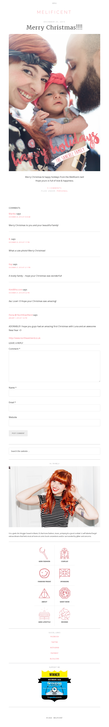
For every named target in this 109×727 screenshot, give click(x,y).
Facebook (54, 636)
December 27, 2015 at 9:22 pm (19, 293)
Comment (14, 348)
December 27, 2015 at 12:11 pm (19, 267)
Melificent (54, 12)
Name (12, 387)
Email (12, 402)
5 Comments (54, 188)
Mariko (12, 213)
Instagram (54, 647)
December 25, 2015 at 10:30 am (19, 217)
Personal (62, 191)
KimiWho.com (15, 289)
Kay (10, 264)
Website (13, 417)
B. (10, 239)
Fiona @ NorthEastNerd (21, 314)
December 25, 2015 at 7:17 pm (19, 242)
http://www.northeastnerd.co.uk (24, 338)
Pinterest (54, 653)
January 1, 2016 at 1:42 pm (18, 318)
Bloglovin (54, 659)
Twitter (54, 642)
